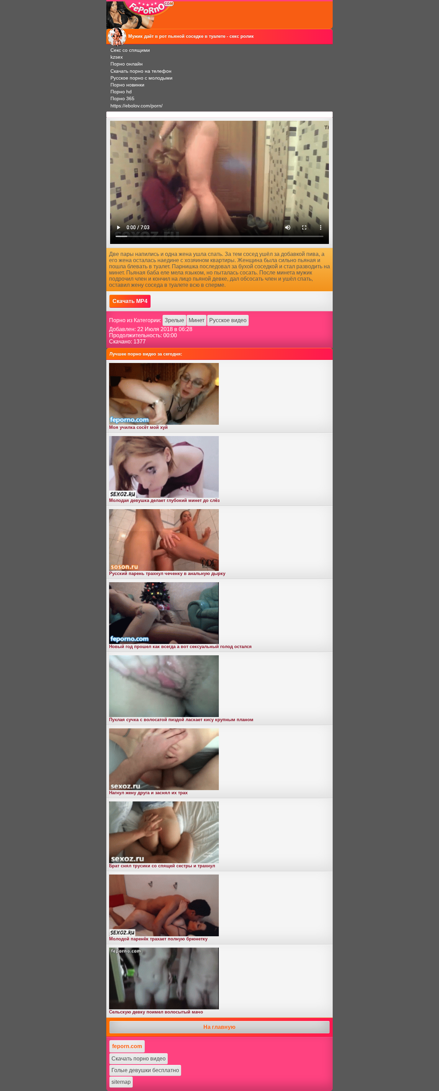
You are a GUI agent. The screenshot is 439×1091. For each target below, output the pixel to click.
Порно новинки (127, 84)
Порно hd (121, 91)
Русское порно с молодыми (141, 78)
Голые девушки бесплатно (145, 1070)
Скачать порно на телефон (140, 71)
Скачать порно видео (138, 1058)
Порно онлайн (126, 64)
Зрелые (174, 320)
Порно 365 (122, 98)
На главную (219, 1027)
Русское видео (228, 320)
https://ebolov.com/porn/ (136, 105)
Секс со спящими (130, 50)
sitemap (121, 1082)
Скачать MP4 (129, 301)
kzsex (116, 57)
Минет (196, 320)
